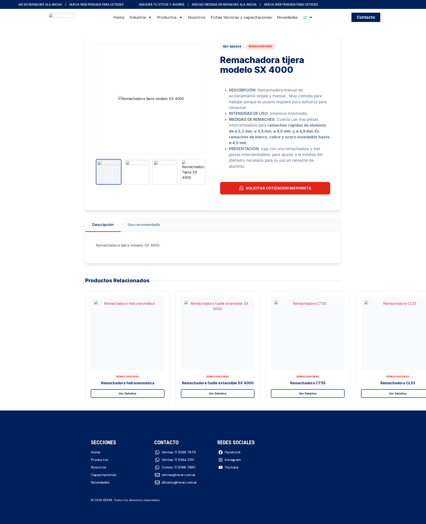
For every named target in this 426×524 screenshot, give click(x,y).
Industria (138, 17)
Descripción (103, 224)
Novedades (287, 17)
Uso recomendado (144, 224)
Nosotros (196, 17)
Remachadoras (260, 46)
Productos (167, 17)
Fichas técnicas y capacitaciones (241, 17)
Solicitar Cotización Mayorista (278, 188)
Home (118, 17)
